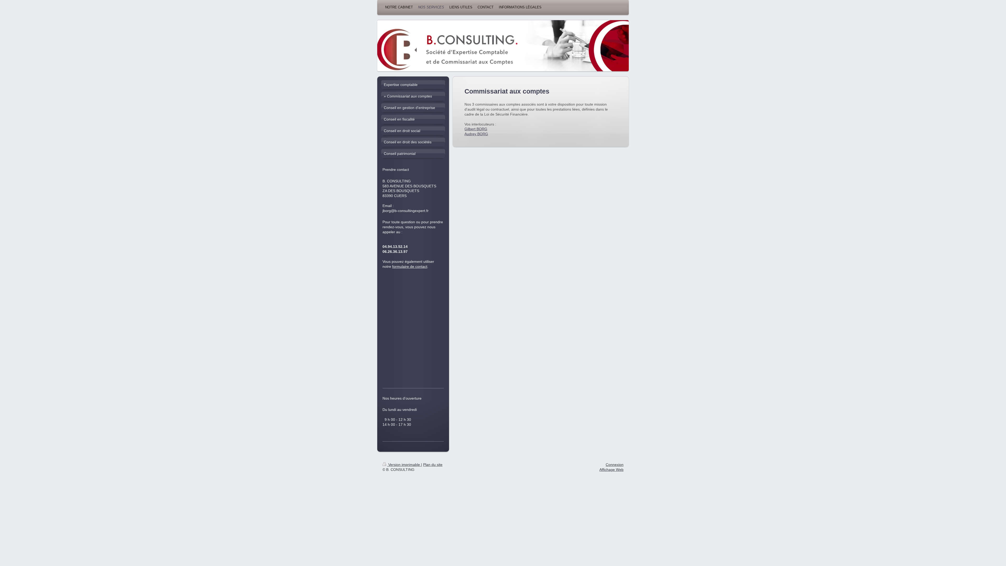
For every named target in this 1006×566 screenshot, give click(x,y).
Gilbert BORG (475, 129)
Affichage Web (611, 469)
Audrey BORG (476, 134)
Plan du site (432, 464)
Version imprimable (404, 464)
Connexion (615, 464)
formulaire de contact (409, 266)
